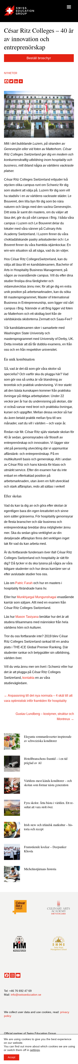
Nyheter (10, 73)
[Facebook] (6, 81)
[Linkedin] (16, 81)
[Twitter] (11, 81)
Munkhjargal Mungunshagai (36, 597)
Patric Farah (24, 583)
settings (35, 1050)
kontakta (28, 677)
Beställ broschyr (39, 58)
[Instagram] (12, 975)
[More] (21, 81)
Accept (11, 1057)
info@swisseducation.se (26, 994)
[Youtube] (18, 975)
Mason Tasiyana (27, 616)
